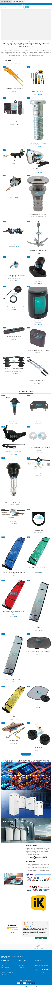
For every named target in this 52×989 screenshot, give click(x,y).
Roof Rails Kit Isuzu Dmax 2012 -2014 (38, 380)
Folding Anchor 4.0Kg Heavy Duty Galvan (38, 250)
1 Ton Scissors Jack (13, 740)
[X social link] (24, 4)
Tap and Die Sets (39, 473)
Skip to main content (18, 1)
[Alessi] (13, 947)
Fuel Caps (14, 307)
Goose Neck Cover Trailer (37, 279)
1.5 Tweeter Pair (38, 747)
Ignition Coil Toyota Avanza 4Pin (13, 419)
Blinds (13, 575)
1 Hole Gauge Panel (38, 530)
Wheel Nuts (38, 144)
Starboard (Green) (38, 322)
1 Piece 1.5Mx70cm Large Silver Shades (13, 679)
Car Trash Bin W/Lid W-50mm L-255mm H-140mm (38, 350)
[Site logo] (26, 7)
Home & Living (11, 44)
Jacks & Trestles (13, 742)
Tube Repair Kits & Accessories (13, 504)
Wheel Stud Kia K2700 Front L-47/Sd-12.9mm (38, 143)
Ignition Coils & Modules (13, 421)
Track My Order (21, 970)
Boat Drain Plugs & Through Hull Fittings (38, 216)
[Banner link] (26, 776)
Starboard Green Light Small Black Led (38, 320)
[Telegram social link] (29, 4)
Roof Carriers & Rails (42, 382)
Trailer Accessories (36, 43)
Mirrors (37, 170)
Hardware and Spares (26, 44)
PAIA (2, 965)
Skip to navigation (5, 1)
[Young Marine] (38, 947)
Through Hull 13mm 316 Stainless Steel (37, 214)
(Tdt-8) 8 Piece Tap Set (13, 519)
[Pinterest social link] (26, 4)
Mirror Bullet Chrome (37, 168)
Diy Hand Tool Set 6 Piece (37, 91)
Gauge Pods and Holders (38, 532)
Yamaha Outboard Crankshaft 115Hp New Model (14, 243)
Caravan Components (27, 43)
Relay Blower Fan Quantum (14, 121)
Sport (26, 46)
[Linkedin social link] (27, 4)
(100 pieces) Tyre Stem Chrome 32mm (13, 502)
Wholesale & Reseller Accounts (7, 972)
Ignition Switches (14, 195)
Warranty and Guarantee (6, 970)
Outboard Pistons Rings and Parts (14, 278)
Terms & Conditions (5, 967)
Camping (10, 43)
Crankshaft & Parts (14, 244)
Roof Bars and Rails (33, 382)
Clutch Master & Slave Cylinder (14, 161)
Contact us (3, 974)
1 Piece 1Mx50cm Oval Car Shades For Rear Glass (39, 651)
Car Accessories (38, 352)
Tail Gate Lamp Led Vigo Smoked (14, 336)
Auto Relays (14, 122)
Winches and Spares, (35, 44)
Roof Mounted (13, 452)
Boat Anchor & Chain (38, 251)
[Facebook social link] (22, 4)
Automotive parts (34, 41)
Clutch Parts (38, 450)
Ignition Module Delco (38, 419)
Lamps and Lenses (14, 338)
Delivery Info (20, 965)
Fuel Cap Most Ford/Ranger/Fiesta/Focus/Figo (14, 306)
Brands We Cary (21, 963)
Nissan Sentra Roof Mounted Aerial (13, 451)
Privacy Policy (4, 963)
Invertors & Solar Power (17, 43)
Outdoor (16, 44)
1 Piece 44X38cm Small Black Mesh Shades (38, 704)
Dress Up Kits (8, 371)
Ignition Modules (38, 421)
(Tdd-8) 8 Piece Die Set (39, 472)
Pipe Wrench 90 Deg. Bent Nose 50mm (14, 88)
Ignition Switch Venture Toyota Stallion (14, 194)
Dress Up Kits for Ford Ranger (17, 371)
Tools (20, 44)
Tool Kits (38, 93)
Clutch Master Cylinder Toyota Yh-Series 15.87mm (14, 160)
